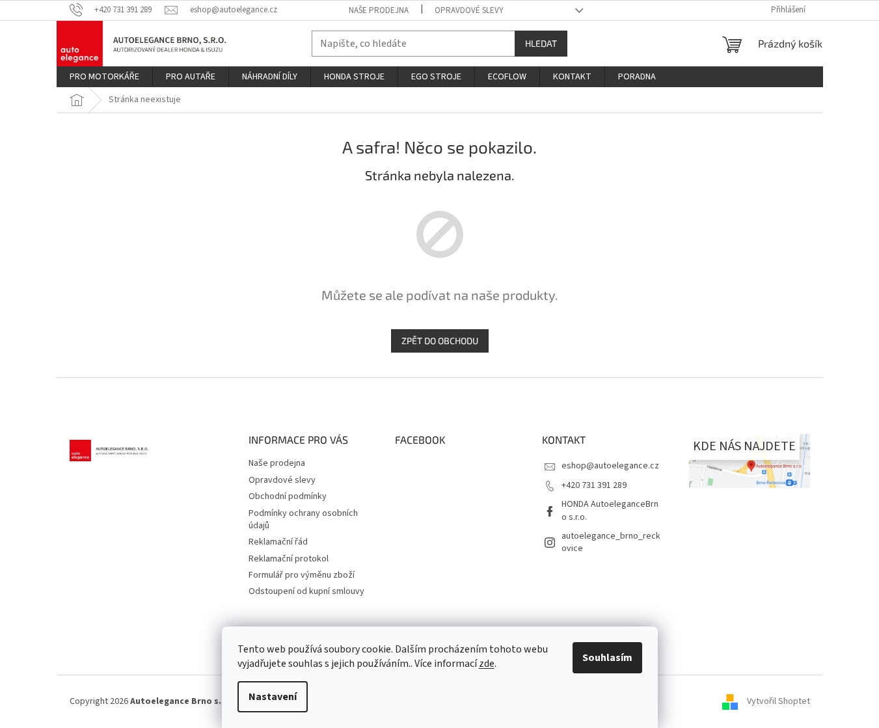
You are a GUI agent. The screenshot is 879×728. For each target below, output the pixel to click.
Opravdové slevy (469, 10)
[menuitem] (104, 76)
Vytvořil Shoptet (778, 701)
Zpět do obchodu (439, 340)
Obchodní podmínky (288, 496)
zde (486, 663)
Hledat (541, 43)
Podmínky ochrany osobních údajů (303, 519)
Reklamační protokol (289, 558)
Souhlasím (607, 658)
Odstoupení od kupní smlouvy (306, 591)
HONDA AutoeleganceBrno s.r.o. (609, 510)
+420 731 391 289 (594, 485)
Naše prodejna (379, 10)
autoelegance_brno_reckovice (610, 542)
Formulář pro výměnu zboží (302, 575)
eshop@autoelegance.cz (610, 465)
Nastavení (273, 697)
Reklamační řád (278, 541)
